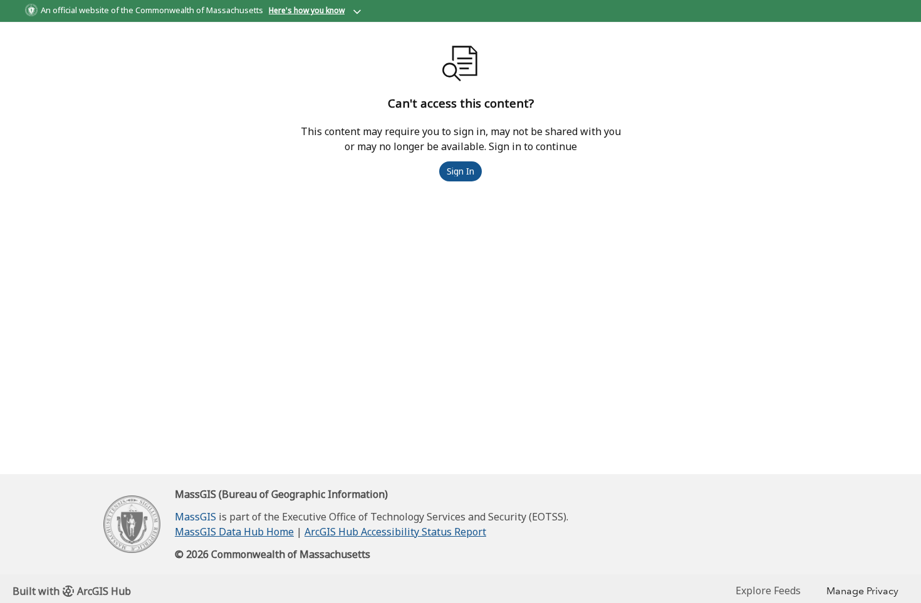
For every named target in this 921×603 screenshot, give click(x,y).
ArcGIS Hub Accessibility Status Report (395, 532)
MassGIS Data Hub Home (234, 532)
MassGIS (195, 517)
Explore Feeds (768, 590)
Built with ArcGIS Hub (72, 591)
